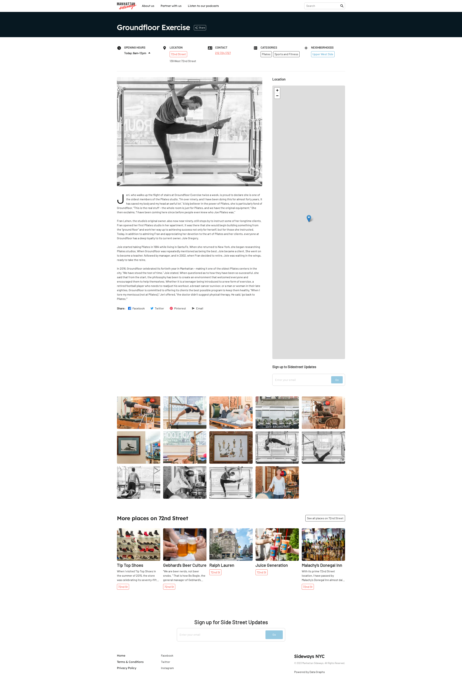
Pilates (266, 54)
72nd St (123, 586)
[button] (309, 218)
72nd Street (178, 54)
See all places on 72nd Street (325, 518)
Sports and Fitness (286, 54)
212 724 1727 (223, 52)
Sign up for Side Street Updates (231, 622)
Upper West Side (322, 54)
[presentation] (323, 6)
